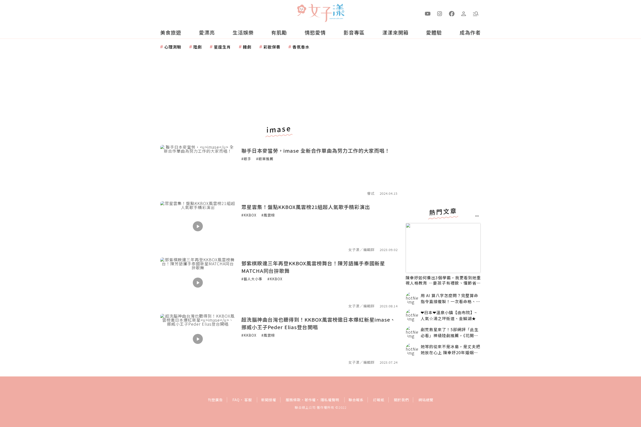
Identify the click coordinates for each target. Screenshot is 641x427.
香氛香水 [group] (300, 47)
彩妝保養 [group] (271, 47)
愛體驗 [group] (434, 32)
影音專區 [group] (354, 32)
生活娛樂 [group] (243, 32)
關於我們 (401, 399)
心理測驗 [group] (172, 47)
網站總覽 (425, 399)
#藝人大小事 (251, 278)
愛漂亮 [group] (207, 32)
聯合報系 (356, 399)
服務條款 (293, 399)
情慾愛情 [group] (315, 32)
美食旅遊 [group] (170, 32)
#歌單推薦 (264, 158)
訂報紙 (378, 399)
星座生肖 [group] (222, 47)
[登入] (464, 13)
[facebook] (452, 13)
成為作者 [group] (470, 32)
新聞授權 (268, 399)
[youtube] (428, 13)
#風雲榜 (268, 215)
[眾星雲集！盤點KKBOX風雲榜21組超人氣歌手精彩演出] (197, 226)
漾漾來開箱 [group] (395, 32)
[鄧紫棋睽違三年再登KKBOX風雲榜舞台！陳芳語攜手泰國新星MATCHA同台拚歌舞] (197, 283)
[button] (476, 13)
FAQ (236, 399)
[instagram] (440, 13)
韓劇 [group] (247, 47)
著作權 (310, 399)
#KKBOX (248, 215)
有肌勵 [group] (279, 32)
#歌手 (246, 158)
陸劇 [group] (197, 47)
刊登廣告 (215, 399)
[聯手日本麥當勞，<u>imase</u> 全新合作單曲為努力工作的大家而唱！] (197, 170)
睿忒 (371, 193)
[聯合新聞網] (301, 11)
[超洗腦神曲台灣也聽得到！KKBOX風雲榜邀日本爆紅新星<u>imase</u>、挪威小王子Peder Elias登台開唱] (197, 339)
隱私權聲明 (329, 399)
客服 (248, 399)
